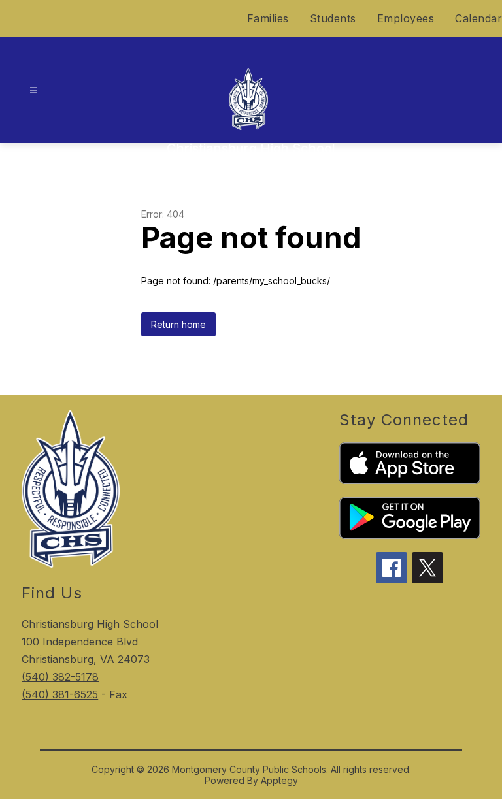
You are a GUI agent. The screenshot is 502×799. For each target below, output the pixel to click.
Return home (178, 324)
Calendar (478, 18)
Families (268, 18)
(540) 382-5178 (60, 676)
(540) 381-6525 (60, 694)
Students (333, 18)
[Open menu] (33, 90)
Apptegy (279, 780)
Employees (406, 18)
